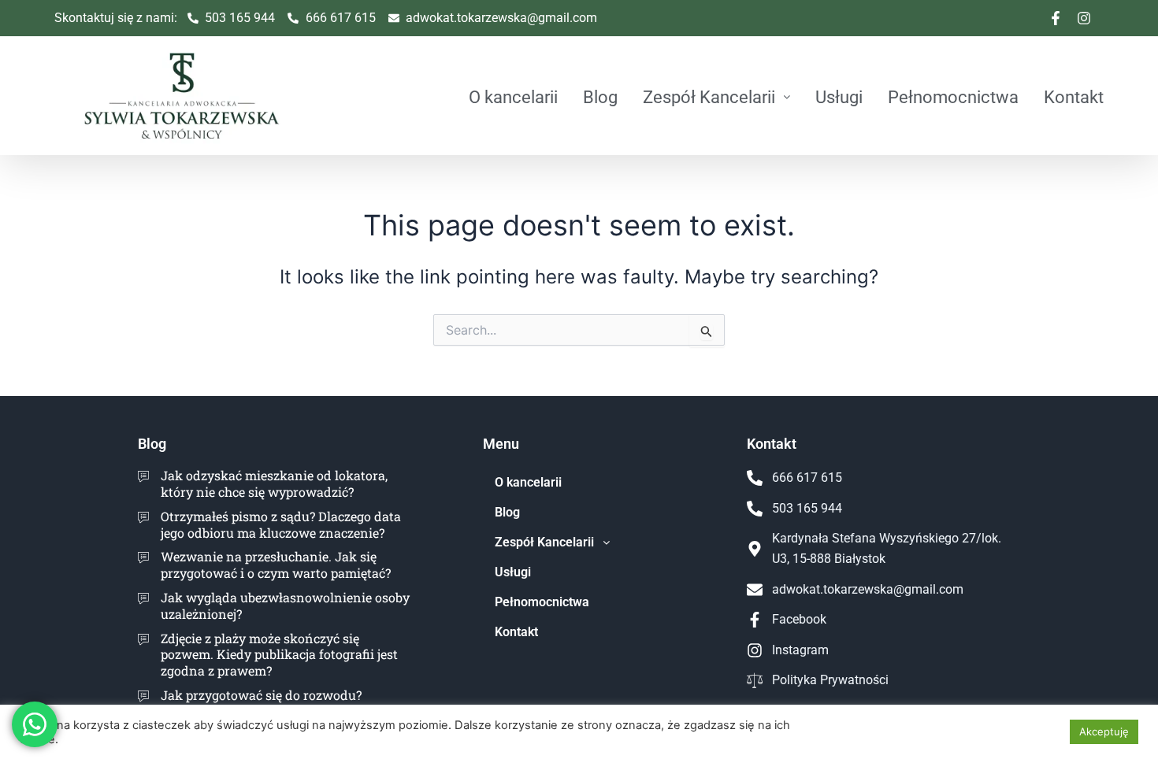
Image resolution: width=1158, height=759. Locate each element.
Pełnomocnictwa (953, 97)
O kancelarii (513, 97)
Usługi (839, 97)
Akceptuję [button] (1104, 731)
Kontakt (1074, 97)
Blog (600, 97)
